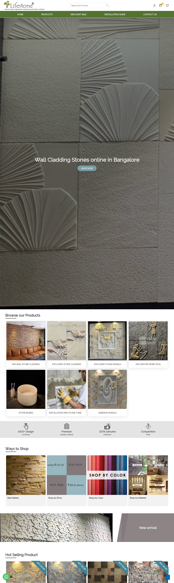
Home (20, 14)
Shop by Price (55, 497)
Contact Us (150, 14)
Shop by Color (96, 497)
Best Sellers (13, 497)
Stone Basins (26, 412)
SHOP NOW (87, 168)
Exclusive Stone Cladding (66, 364)
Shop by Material (138, 497)
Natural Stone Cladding (26, 364)
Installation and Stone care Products (66, 412)
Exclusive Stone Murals (107, 364)
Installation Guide (115, 14)
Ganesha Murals (107, 412)
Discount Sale (78, 14)
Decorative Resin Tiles (148, 364)
